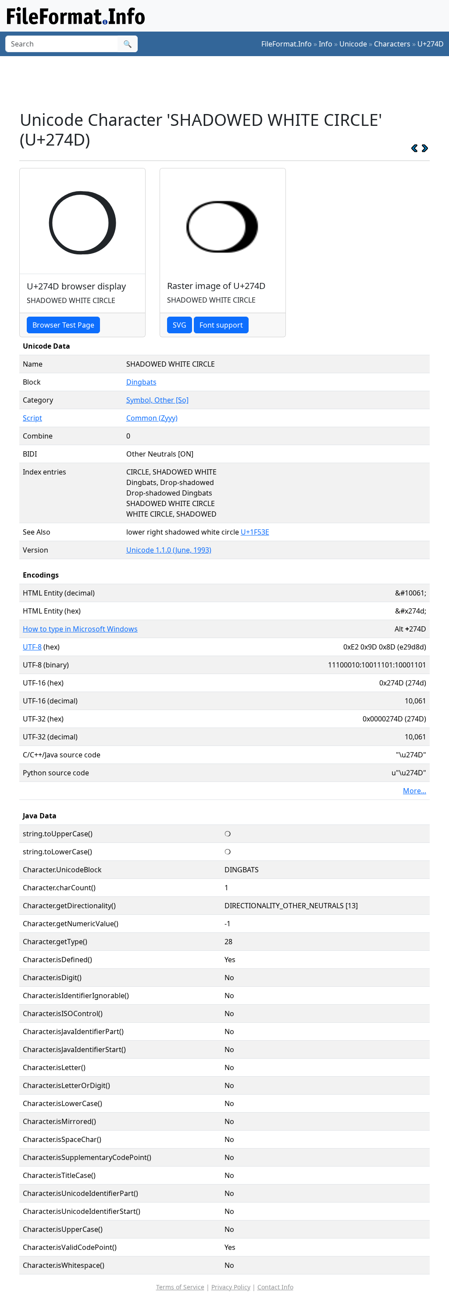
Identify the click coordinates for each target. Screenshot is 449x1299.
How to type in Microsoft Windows (80, 629)
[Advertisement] (229, 83)
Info (325, 44)
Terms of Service (180, 1287)
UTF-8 (32, 647)
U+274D (430, 44)
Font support (221, 325)
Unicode (353, 44)
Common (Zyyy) (152, 418)
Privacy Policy (230, 1287)
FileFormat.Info (286, 44)
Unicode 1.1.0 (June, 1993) (168, 550)
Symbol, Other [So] (157, 400)
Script (32, 418)
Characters (392, 44)
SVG (179, 325)
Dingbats (141, 382)
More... (414, 791)
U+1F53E (255, 532)
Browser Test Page (63, 325)
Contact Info (275, 1287)
